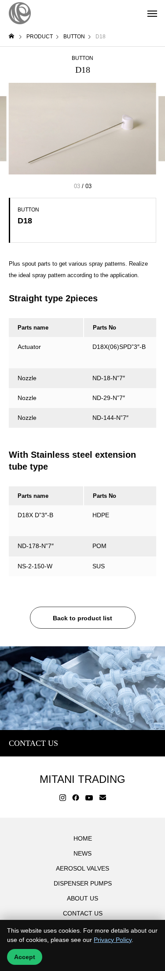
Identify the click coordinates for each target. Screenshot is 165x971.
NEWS (82, 853)
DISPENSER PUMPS (83, 883)
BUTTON (82, 58)
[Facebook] (75, 797)
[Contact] (102, 797)
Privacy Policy (113, 939)
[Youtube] (89, 797)
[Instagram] (62, 797)
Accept (24, 956)
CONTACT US (83, 913)
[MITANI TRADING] (20, 13)
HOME (82, 838)
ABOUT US (82, 898)
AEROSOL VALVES (82, 868)
